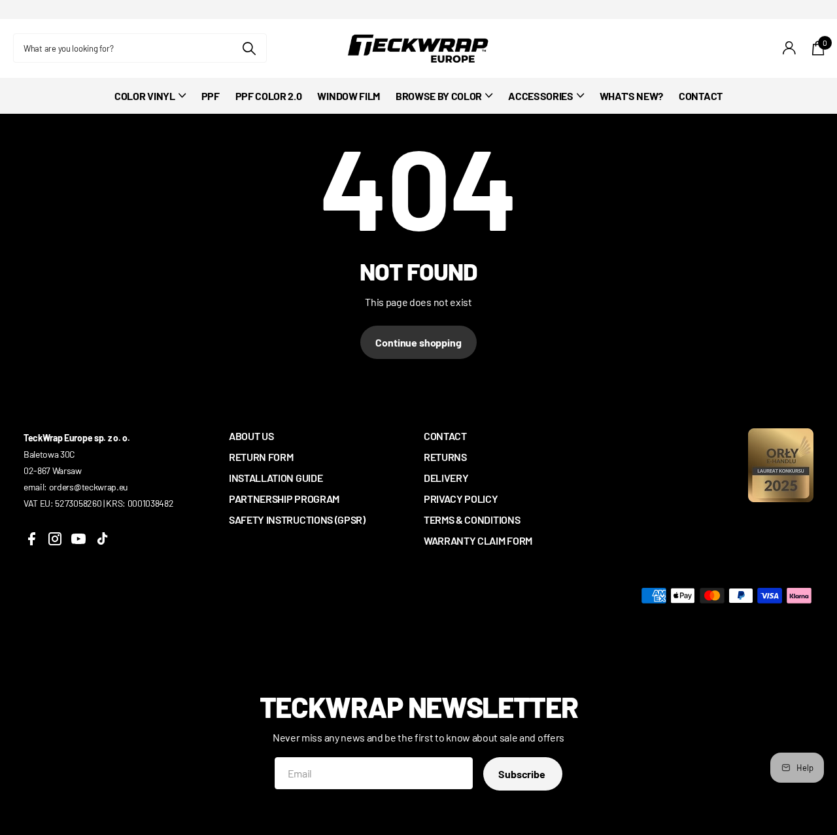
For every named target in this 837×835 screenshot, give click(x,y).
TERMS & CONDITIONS (472, 519)
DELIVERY (446, 477)
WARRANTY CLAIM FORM (478, 540)
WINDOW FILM (348, 96)
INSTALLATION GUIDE (275, 477)
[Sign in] (789, 48)
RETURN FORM (261, 457)
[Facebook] (31, 539)
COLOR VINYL (144, 96)
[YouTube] (78, 539)
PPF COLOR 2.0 (268, 96)
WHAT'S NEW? (631, 96)
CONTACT (701, 96)
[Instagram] (55, 539)
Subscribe (522, 774)
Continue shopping (418, 342)
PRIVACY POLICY (461, 498)
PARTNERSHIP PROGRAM (284, 498)
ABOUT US (251, 436)
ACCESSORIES (540, 96)
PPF (210, 96)
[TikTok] (102, 539)
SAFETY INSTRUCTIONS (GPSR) (297, 519)
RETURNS (445, 457)
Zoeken (249, 48)
